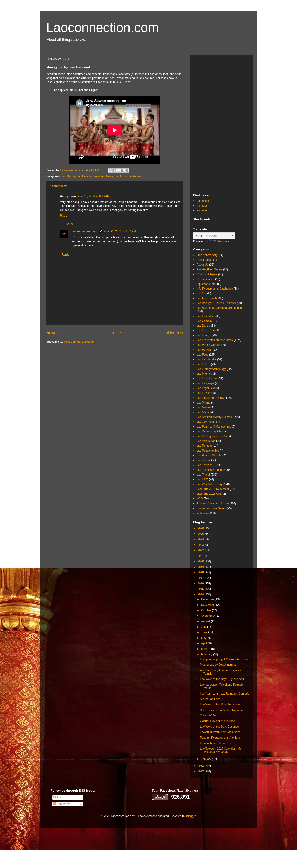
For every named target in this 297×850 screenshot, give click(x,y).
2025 (201, 533)
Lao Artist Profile (207, 298)
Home (115, 333)
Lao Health (203, 364)
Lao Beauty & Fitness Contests (216, 303)
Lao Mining (203, 402)
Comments (63, 804)
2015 (201, 589)
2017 (201, 577)
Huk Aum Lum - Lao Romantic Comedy (224, 693)
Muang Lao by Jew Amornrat (218, 664)
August (206, 621)
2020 (201, 561)
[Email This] (110, 170)
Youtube (202, 210)
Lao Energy (204, 335)
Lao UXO (202, 479)
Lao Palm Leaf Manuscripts (214, 426)
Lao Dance (68, 176)
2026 (201, 528)
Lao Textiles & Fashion (211, 469)
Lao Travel (203, 474)
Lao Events (204, 349)
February (207, 654)
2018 (201, 572)
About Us (202, 264)
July (204, 626)
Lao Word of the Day (209, 484)
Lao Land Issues (207, 378)
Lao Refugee (204, 445)
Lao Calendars (206, 316)
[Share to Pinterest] (127, 170)
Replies (69, 223)
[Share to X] (119, 170)
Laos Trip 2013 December (213, 489)
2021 (201, 556)
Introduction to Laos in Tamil (218, 743)
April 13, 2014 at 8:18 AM (94, 196)
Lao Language (205, 383)
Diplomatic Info (206, 284)
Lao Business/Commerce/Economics (220, 307)
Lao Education (206, 330)
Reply (63, 215)
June (204, 632)
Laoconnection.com (102, 27)
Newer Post (56, 333)
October (206, 610)
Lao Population (206, 441)
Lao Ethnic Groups (208, 344)
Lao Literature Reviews (211, 397)
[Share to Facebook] (123, 170)
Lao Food (202, 354)
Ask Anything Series (209, 269)
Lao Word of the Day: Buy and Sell (222, 679)
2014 (201, 594)
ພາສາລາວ (136, 176)
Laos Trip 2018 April (209, 493)
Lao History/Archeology (211, 369)
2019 (201, 567)
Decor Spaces (205, 279)
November (208, 604)
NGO (200, 498)
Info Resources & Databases (215, 288)
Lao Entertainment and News (95, 176)
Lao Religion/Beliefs (209, 455)
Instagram (203, 205)
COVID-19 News (207, 274)
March (205, 648)
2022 (201, 550)
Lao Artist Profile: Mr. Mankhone (220, 732)
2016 (201, 583)
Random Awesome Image (213, 503)
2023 (201, 544)
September (208, 615)
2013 (201, 765)
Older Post (174, 333)
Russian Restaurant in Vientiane (220, 737)
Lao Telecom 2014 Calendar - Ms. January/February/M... (221, 750)
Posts (60, 797)
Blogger (190, 816)
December (208, 599)
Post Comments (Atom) (79, 341)
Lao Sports (203, 460)
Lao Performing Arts (209, 431)
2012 (201, 771)
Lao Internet (204, 373)
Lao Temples (205, 465)
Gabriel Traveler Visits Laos (217, 721)
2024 (201, 539)
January (206, 759)
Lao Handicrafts (206, 359)
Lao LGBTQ (204, 392)
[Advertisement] (221, 123)
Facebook (203, 200)
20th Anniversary (207, 255)
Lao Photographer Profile (212, 436)
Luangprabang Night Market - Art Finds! (224, 659)
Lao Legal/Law (206, 388)
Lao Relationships (208, 450)
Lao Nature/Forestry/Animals (215, 417)
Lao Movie (203, 407)
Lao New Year (205, 421)
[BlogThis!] (114, 170)
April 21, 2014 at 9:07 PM (120, 231)
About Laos (204, 259)
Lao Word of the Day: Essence (219, 726)
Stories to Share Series (211, 508)
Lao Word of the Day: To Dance (220, 704)
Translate (223, 241)
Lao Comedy (204, 320)
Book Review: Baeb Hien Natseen (221, 710)
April (204, 643)
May (204, 638)
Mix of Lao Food (210, 699)
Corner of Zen (208, 715)
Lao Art (201, 293)
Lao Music (121, 176)
